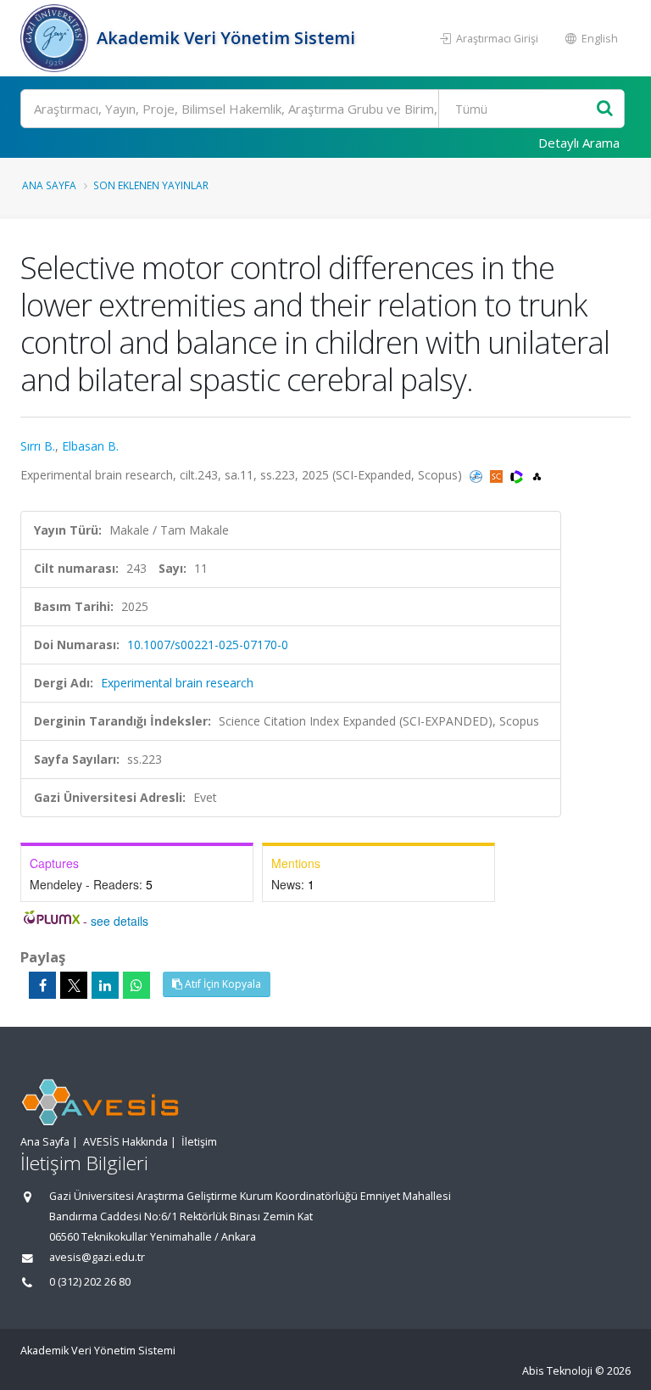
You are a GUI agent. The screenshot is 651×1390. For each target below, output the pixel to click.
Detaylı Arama (579, 142)
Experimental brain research (177, 683)
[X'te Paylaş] (73, 985)
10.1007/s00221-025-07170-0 (207, 644)
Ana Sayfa (49, 185)
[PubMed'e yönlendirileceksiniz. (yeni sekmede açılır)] (478, 475)
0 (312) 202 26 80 (90, 1282)
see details (119, 920)
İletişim (199, 1142)
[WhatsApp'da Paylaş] (136, 985)
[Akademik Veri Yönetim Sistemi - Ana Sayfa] (56, 38)
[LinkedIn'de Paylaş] (105, 985)
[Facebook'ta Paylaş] (42, 985)
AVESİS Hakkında (125, 1142)
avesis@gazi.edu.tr (97, 1257)
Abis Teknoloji (557, 1371)
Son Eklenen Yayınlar (151, 185)
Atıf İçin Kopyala (221, 984)
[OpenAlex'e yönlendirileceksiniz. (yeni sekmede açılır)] (537, 475)
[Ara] (605, 109)
